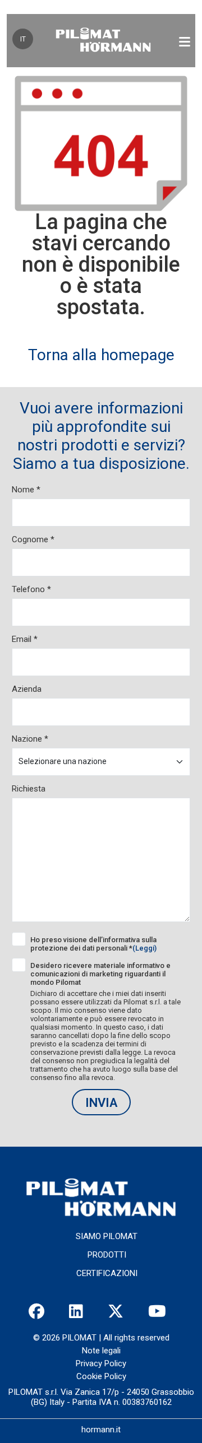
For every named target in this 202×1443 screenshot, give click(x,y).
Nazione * (30, 739)
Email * (25, 639)
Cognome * (33, 539)
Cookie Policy (101, 1376)
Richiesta (28, 789)
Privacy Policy (101, 1363)
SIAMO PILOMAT (106, 1236)
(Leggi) (144, 948)
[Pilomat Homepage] (103, 40)
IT (23, 39)
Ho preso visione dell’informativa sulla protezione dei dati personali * (93, 943)
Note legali (101, 1351)
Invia (101, 1103)
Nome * (26, 490)
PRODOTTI (107, 1255)
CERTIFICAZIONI (106, 1273)
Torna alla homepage (101, 355)
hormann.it (101, 1430)
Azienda (27, 689)
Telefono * (31, 589)
